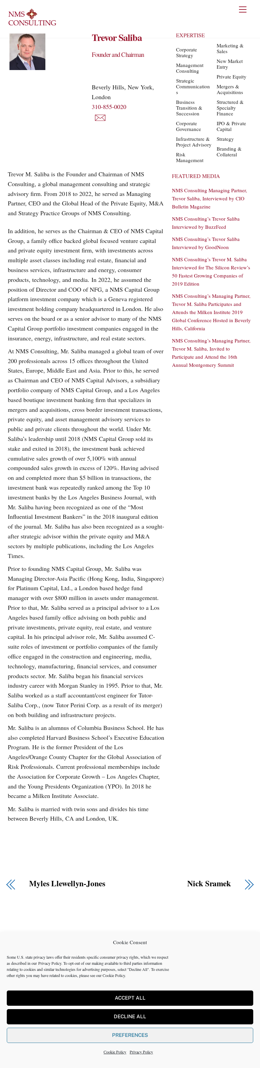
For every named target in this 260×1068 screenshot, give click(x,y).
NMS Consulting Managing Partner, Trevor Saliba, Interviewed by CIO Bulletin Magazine (209, 198)
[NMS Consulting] (32, 25)
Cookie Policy (114, 975)
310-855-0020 (109, 107)
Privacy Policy (49, 963)
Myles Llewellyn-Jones (67, 883)
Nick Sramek (209, 883)
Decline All (130, 1016)
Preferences (130, 1035)
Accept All (130, 998)
